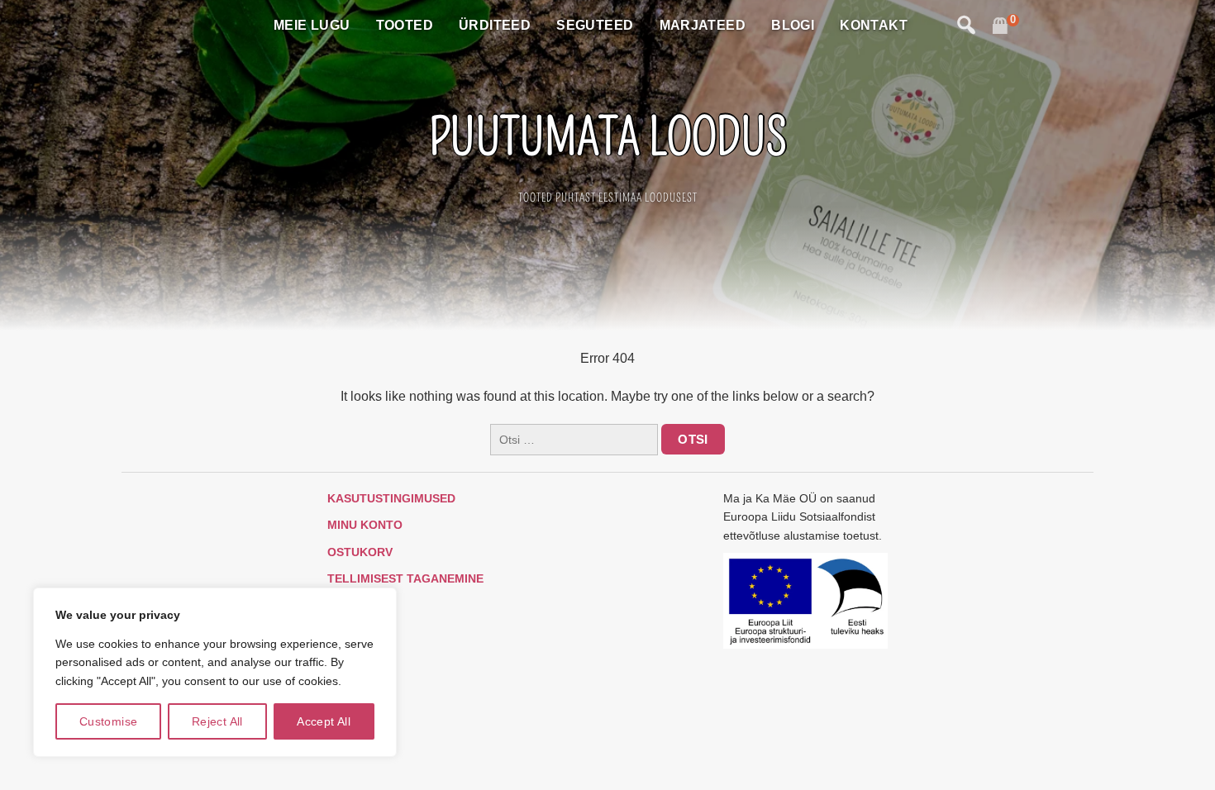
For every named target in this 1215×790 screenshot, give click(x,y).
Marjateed (703, 25)
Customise (108, 721)
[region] (215, 672)
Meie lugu (312, 25)
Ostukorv (360, 552)
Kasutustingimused (391, 498)
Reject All (217, 721)
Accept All (323, 721)
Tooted (404, 25)
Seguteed (594, 25)
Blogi (792, 25)
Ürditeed (495, 25)
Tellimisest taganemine (405, 578)
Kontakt (874, 25)
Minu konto (365, 524)
